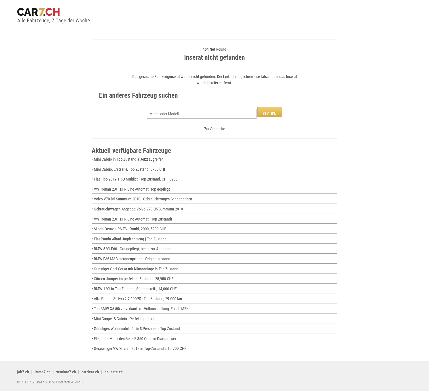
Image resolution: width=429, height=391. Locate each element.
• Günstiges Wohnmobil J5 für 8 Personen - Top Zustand (136, 328)
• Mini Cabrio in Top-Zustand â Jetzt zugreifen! (128, 159)
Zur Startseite (214, 128)
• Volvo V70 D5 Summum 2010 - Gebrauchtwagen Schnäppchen (142, 199)
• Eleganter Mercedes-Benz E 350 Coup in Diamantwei (134, 338)
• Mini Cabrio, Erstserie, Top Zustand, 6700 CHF (129, 169)
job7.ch (23, 372)
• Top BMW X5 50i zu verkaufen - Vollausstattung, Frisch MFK (140, 308)
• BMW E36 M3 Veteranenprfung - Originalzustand (131, 258)
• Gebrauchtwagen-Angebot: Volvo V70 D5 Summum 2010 (137, 209)
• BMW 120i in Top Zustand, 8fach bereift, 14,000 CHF (134, 288)
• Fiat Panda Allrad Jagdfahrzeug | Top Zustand (129, 239)
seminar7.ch (66, 372)
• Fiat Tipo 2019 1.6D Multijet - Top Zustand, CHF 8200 (134, 179)
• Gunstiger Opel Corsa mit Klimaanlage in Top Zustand (135, 269)
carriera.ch (90, 372)
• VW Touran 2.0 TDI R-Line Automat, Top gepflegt (131, 189)
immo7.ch (42, 372)
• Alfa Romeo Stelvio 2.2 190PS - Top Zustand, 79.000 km (137, 298)
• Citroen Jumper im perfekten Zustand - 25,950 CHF (133, 278)
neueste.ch (114, 372)
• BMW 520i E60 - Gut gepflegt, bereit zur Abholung (131, 248)
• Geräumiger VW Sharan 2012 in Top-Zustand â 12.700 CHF (139, 348)
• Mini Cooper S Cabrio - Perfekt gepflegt (123, 318)
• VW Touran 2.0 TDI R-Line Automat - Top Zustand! (132, 219)
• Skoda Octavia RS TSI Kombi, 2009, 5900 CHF (129, 229)
